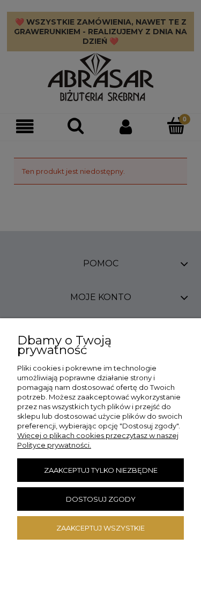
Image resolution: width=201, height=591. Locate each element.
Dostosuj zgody (101, 499)
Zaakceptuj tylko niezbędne (101, 470)
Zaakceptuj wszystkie (100, 528)
